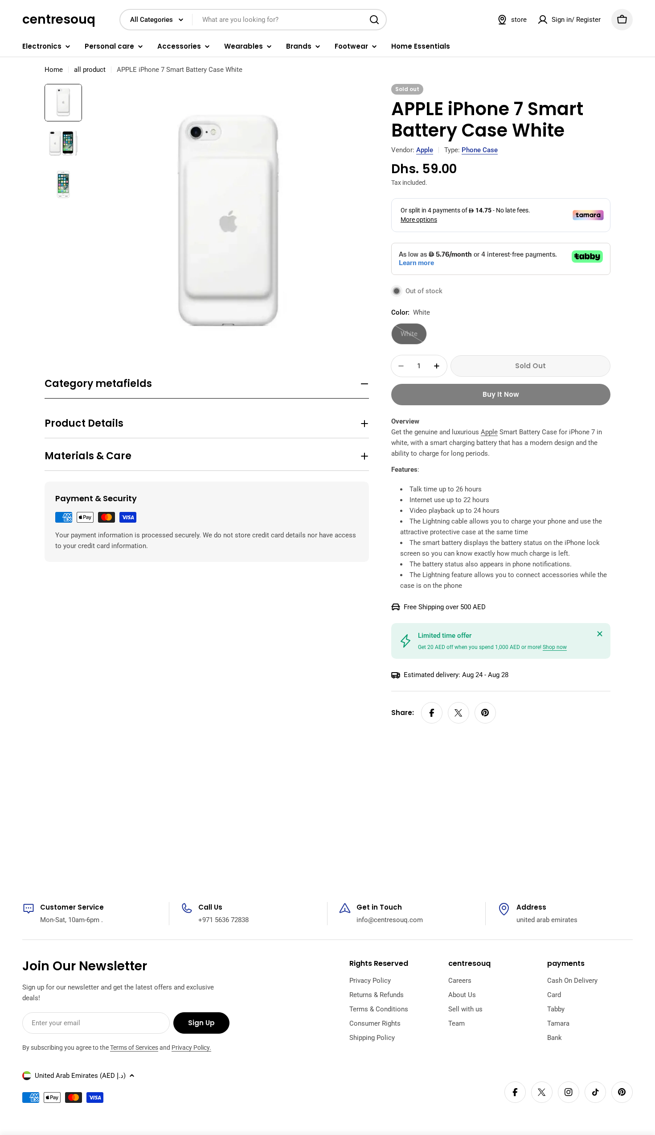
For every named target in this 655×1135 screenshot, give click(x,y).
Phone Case (480, 150)
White (414, 337)
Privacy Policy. (191, 1047)
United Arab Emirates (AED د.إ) (80, 1076)
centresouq (58, 19)
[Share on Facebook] (431, 712)
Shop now (555, 647)
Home (54, 70)
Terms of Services (134, 1047)
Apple (424, 150)
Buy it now (501, 394)
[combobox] (253, 19)
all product (90, 70)
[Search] (374, 19)
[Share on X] (458, 712)
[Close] (599, 633)
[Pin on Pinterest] (485, 712)
